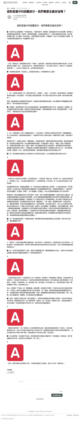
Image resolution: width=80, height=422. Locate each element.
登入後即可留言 (56, 395)
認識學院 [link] (25, 2)
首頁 (8, 8)
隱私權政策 (76, 415)
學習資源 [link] (38, 2)
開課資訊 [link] (51, 2)
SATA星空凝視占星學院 (19, 15)
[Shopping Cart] (69, 2)
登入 (75, 2)
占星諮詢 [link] (63, 2)
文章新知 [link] (45, 2)
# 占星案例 (10, 372)
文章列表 (13, 8)
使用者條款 (69, 415)
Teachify (9, 418)
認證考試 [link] (57, 2)
